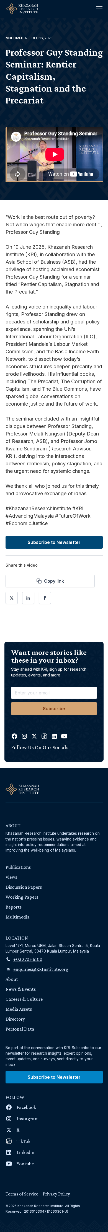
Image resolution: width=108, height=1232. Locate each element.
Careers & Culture (24, 999)
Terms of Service (22, 1194)
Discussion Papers (24, 887)
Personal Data (20, 1029)
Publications (18, 867)
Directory (15, 1019)
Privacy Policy (56, 1194)
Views (11, 877)
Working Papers (22, 897)
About (12, 979)
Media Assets (19, 1009)
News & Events (21, 989)
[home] (20, 9)
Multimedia (18, 917)
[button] (99, 9)
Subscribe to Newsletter (54, 542)
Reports (14, 907)
